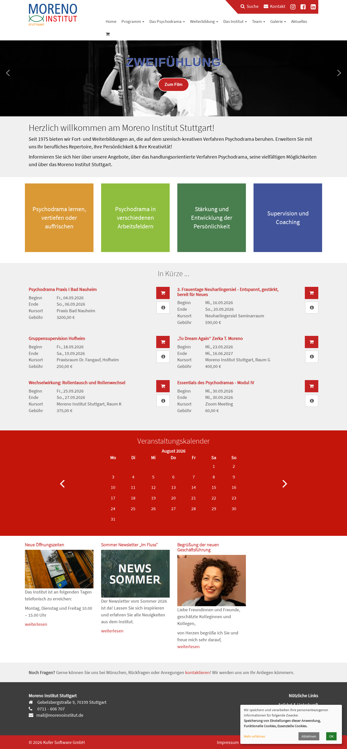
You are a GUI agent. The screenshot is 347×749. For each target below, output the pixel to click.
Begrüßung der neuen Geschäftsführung (198, 547)
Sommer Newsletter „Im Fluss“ (129, 545)
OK (331, 736)
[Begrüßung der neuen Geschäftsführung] (211, 580)
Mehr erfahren (254, 736)
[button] (8, 73)
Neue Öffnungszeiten (44, 545)
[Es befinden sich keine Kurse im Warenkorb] (107, 34)
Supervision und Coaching (288, 217)
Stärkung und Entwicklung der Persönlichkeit (211, 217)
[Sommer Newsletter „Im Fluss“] (135, 574)
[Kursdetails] (163, 308)
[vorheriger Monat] (62, 483)
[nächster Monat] (285, 483)
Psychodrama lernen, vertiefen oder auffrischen (59, 217)
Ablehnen (309, 736)
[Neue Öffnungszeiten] (59, 569)
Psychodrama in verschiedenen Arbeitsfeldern (135, 217)
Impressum (228, 742)
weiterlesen (36, 624)
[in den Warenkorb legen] (163, 293)
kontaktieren (197, 672)
